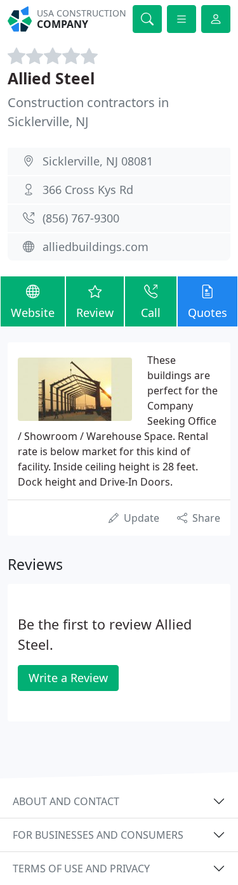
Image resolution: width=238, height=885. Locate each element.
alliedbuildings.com (96, 246)
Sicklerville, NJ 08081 (98, 161)
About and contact (66, 801)
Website (33, 312)
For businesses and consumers (98, 835)
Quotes (207, 312)
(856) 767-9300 (81, 218)
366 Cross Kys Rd (88, 189)
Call (151, 312)
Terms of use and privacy (81, 868)
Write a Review (68, 677)
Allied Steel (51, 78)
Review (95, 312)
